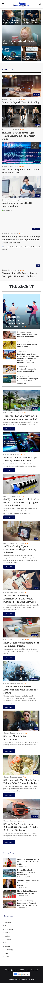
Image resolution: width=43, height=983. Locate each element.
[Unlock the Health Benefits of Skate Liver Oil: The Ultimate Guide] (9, 862)
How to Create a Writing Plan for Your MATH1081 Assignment (28, 381)
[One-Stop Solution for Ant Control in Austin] (9, 345)
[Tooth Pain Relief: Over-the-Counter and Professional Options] (9, 883)
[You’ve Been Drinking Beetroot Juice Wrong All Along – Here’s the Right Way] (9, 904)
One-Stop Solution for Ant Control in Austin (27, 345)
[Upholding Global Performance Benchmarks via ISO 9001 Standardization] (11, 53)
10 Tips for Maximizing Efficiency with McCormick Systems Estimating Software (19, 598)
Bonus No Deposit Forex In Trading (21, 102)
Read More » (9, 428)
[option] (21, 35)
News (7, 943)
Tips (6, 953)
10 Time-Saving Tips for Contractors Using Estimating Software (19, 549)
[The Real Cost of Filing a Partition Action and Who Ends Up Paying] (31, 17)
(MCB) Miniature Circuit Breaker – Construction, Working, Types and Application (21, 502)
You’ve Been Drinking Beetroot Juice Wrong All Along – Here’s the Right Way (28, 903)
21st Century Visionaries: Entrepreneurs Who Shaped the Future (20, 689)
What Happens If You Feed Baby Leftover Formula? (27, 336)
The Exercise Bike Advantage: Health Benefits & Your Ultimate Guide (19, 135)
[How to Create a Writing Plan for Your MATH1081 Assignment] (9, 379)
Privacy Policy (22, 979)
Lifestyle (8, 939)
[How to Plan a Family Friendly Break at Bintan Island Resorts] (9, 873)
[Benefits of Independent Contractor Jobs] (21, 311)
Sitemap (31, 979)
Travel (7, 956)
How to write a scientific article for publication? (26, 370)
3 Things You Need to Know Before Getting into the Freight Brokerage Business (20, 827)
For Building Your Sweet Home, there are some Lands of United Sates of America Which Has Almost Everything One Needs (28, 358)
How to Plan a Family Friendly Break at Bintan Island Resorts (26, 872)
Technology (9, 949)
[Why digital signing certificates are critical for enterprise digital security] (31, 53)
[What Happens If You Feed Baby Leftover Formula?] (9, 335)
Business (8, 922)
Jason (5, 99)
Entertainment (10, 929)
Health (7, 936)
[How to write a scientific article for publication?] (9, 369)
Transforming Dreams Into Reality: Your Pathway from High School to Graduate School (21, 239)
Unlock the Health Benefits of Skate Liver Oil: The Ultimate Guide (28, 861)
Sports (7, 946)
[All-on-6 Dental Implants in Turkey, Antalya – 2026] (21, 35)
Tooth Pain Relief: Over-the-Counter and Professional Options (28, 883)
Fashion (7, 932)
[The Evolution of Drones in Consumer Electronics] (9, 894)
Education (8, 926)
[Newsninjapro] (21, 4)
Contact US (13, 979)
